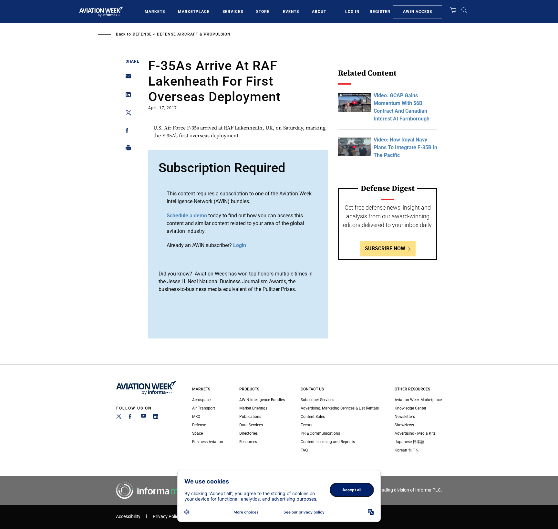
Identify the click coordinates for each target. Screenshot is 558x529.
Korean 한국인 (407, 450)
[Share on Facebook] (126, 132)
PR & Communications (320, 433)
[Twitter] (118, 417)
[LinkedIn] (155, 417)
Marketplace (194, 11)
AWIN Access (417, 11)
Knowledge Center (410, 408)
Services (232, 11)
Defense (142, 34)
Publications (250, 416)
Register (380, 11)
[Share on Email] (126, 78)
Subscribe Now (385, 248)
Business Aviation (207, 442)
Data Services (251, 425)
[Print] (126, 149)
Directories (248, 433)
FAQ (304, 450)
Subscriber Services (317, 400)
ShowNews (404, 425)
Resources (248, 442)
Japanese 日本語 (409, 442)
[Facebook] (131, 417)
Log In (352, 11)
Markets (155, 11)
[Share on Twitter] (126, 114)
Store (263, 11)
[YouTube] (143, 417)
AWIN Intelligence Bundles (262, 400)
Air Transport (203, 408)
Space (197, 433)
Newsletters (405, 416)
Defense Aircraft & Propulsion (194, 34)
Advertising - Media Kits (415, 433)
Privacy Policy (167, 516)
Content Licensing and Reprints (328, 442)
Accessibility (128, 516)
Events (291, 11)
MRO (196, 416)
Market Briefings (253, 408)
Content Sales (313, 416)
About (319, 11)
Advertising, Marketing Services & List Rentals (340, 408)
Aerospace (201, 400)
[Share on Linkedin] (126, 96)
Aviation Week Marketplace (418, 400)
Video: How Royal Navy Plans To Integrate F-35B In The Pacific (405, 147)
